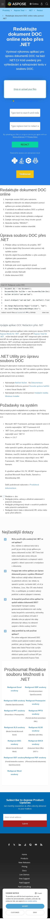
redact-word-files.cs (9, 312)
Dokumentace (37, 383)
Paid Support (24, 882)
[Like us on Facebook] (9, 845)
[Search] (47, 4)
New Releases (24, 862)
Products (24, 858)
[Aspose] (17, 4)
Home (24, 854)
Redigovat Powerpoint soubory (35, 702)
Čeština (35, 4)
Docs (24, 870)
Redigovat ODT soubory (14, 757)
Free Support (24, 878)
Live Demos (24, 874)
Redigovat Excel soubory (14, 689)
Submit (25, 823)
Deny (35, 912)
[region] (25, 298)
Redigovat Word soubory (14, 772)
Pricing (24, 866)
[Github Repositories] (36, 845)
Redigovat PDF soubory (35, 757)
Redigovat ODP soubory (35, 687)
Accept (25, 906)
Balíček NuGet (21, 383)
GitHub (33, 312)
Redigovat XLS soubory (14, 727)
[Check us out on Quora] (30, 845)
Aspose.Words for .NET (9, 334)
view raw (45, 312)
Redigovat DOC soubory (14, 742)
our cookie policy (31, 901)
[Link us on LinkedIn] (20, 845)
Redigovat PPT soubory (14, 711)
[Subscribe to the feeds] (41, 845)
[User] (41, 4)
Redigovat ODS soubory (14, 701)
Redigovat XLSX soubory (36, 729)
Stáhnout (25, 174)
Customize (15, 912)
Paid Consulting (24, 886)
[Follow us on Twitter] (14, 845)
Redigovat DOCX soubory (35, 742)
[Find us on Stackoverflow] (25, 845)
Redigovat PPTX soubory (36, 712)
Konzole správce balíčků (39, 386)
